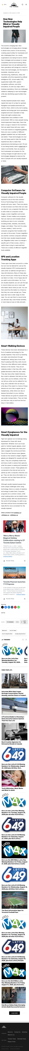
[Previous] (23, 639)
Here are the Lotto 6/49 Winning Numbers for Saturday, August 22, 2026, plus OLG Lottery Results (13, 837)
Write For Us (11, 1034)
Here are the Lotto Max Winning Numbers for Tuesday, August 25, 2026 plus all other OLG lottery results (11, 662)
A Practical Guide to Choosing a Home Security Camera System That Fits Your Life (13, 718)
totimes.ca (17, 512)
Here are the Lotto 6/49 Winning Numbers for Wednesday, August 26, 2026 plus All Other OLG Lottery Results (13, 767)
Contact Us (17, 1032)
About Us (10, 1032)
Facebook (10, 622)
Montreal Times (21, 1039)
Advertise (24, 1032)
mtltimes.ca (14, 515)
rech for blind (13, 630)
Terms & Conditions (15, 1048)
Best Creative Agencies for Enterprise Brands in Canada (12, 743)
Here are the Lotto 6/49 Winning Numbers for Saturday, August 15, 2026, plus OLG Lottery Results (14, 958)
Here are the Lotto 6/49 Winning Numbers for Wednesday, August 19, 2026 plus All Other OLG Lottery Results (14, 888)
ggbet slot (22, 146)
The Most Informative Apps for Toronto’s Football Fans (13, 911)
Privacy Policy (5, 1048)
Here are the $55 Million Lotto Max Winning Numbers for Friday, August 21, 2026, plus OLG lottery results (14, 862)
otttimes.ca (5, 515)
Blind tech (4, 630)
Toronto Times (12, 1039)
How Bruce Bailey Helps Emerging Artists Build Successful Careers (13, 1006)
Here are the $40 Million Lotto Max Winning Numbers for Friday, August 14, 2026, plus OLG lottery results (13, 983)
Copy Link (24, 622)
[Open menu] (26, 4)
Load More (14, 1013)
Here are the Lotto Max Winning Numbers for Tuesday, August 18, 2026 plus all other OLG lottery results (13, 935)
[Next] (26, 639)
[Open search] (22, 4)
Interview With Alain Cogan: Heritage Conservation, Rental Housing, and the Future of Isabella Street (14, 694)
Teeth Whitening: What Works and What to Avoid (12, 789)
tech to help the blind (7, 633)
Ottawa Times (11, 1041)
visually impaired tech (20, 633)
